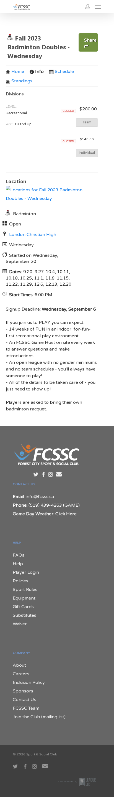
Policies (20, 581)
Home (17, 71)
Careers (21, 674)
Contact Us (24, 699)
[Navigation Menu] (98, 6)
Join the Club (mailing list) (39, 717)
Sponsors (23, 691)
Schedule (64, 71)
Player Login (26, 572)
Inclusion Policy (29, 682)
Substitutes (24, 615)
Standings (21, 81)
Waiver (20, 624)
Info (39, 71)
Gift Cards (23, 607)
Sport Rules (25, 589)
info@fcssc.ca (40, 496)
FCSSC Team (26, 708)
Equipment (24, 598)
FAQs (18, 555)
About (19, 665)
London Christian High (32, 234)
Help (18, 564)
